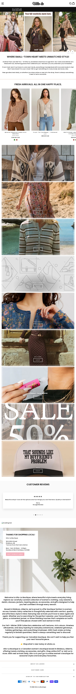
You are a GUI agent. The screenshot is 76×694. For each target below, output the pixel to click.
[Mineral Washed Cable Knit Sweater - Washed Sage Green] (14, 140)
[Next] (72, 51)
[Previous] (68, 51)
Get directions (15, 554)
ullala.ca (51, 644)
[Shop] (38, 163)
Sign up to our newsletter (37, 676)
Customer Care (37, 670)
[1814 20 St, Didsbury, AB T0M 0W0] (38, 560)
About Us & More (37, 664)
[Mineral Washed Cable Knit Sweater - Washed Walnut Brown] (17, 140)
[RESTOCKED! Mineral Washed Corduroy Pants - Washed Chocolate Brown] (74, 140)
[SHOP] (38, 200)
